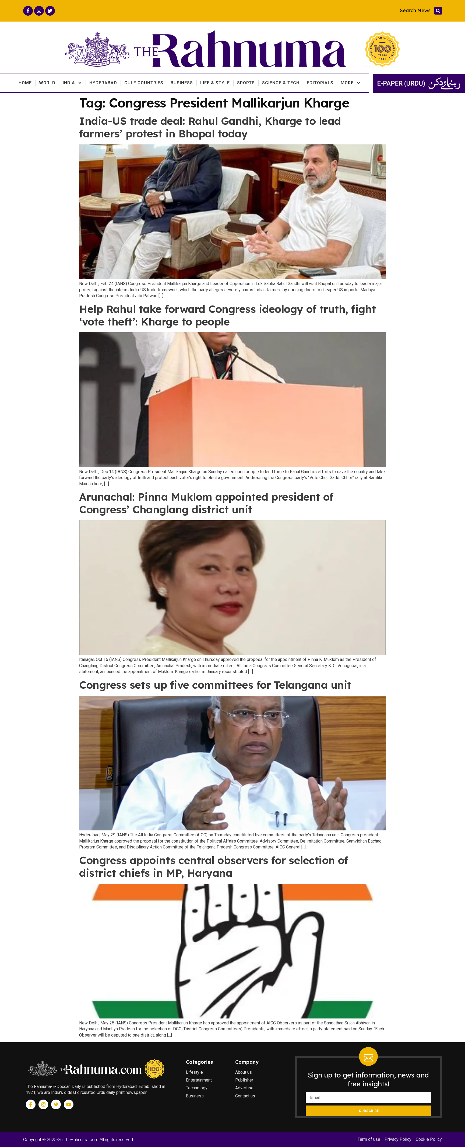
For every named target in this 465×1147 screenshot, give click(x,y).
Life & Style (215, 82)
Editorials (320, 82)
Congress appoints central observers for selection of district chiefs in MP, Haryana (213, 866)
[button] (438, 11)
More (347, 82)
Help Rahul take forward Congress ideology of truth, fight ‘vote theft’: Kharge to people (227, 315)
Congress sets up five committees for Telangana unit (215, 684)
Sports (246, 82)
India (69, 82)
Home (25, 82)
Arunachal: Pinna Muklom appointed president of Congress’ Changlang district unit (206, 503)
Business (182, 82)
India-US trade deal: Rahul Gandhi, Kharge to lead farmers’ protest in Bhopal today (210, 127)
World (47, 82)
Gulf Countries (143, 82)
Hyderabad (103, 82)
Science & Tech (281, 82)
